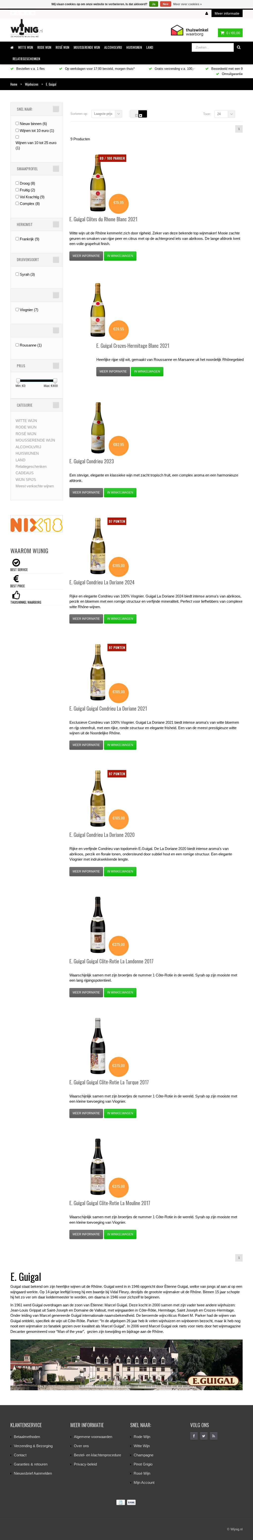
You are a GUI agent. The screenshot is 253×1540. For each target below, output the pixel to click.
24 (219, 114)
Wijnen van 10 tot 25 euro (36, 145)
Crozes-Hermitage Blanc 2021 (132, 345)
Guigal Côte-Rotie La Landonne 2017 (111, 961)
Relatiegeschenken (26, 58)
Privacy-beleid (85, 1464)
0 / (232, 33)
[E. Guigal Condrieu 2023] (97, 425)
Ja (153, 4)
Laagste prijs (103, 114)
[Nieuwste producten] (213, 1436)
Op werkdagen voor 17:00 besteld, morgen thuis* (99, 69)
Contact (20, 1455)
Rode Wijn (142, 1437)
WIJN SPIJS (26, 479)
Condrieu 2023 (91, 461)
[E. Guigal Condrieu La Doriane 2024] (97, 546)
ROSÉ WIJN (62, 47)
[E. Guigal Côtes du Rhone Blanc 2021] (97, 182)
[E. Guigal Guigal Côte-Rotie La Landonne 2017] (97, 924)
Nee (166, 4)
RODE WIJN (44, 47)
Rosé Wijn (142, 1473)
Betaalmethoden (27, 1437)
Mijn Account (144, 1482)
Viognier (29, 310)
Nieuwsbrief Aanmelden (33, 1473)
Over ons (81, 1446)
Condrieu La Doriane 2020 (102, 834)
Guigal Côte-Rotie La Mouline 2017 (109, 1203)
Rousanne (31, 345)
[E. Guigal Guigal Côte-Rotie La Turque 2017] (97, 1046)
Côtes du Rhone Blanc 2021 (103, 219)
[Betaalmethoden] (126, 1502)
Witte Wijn (142, 1446)
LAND (149, 47)
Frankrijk (29, 239)
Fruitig (27, 190)
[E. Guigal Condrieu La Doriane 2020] (97, 798)
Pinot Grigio (143, 1464)
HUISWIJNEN (134, 47)
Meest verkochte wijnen (35, 486)
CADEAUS (25, 473)
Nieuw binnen (33, 124)
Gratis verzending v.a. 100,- (174, 69)
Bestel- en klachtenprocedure (97, 1455)
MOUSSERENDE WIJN (87, 47)
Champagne (143, 1455)
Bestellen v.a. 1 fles (30, 69)
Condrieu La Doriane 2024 (102, 582)
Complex (30, 203)
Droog (27, 183)
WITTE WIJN (25, 47)
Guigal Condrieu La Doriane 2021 (108, 708)
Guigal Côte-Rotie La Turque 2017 (109, 1082)
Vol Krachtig (32, 197)
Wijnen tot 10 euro (37, 130)
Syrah (27, 274)
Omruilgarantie (232, 74)
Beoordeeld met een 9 (226, 69)
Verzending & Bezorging (33, 1446)
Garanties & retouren (30, 1464)
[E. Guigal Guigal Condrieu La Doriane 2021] (97, 672)
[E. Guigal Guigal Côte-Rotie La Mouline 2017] (97, 1166)
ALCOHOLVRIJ (113, 47)
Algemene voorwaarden (93, 1437)
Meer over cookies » (187, 4)
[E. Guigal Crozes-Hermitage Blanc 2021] (97, 309)
